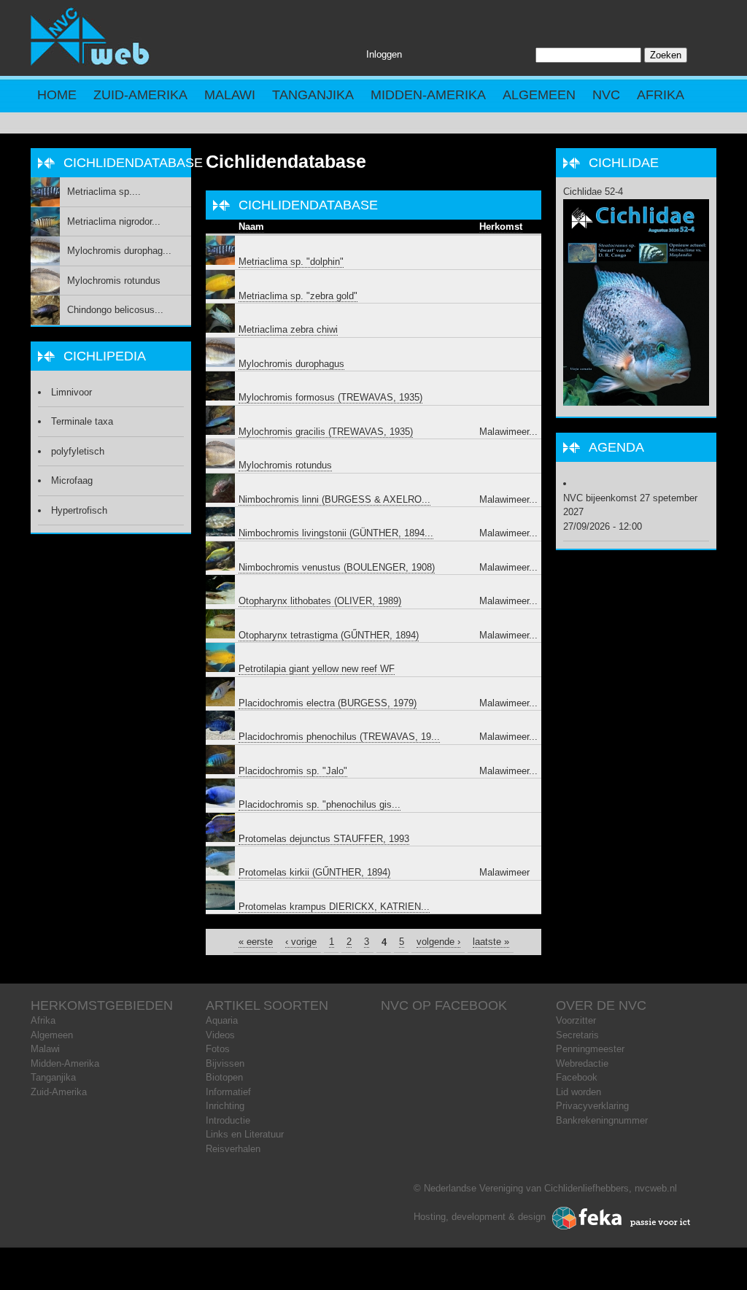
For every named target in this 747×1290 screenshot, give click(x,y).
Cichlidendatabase (286, 161)
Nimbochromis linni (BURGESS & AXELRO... (334, 499)
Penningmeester (590, 1048)
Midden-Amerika (428, 95)
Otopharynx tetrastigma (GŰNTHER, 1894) (329, 635)
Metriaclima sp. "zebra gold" (298, 295)
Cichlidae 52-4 (593, 191)
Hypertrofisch (79, 510)
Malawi (229, 95)
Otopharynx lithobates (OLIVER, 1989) (320, 600)
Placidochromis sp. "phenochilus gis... (319, 804)
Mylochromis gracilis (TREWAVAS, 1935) (326, 431)
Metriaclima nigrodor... (113, 221)
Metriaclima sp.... (104, 191)
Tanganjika (313, 95)
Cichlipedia (104, 356)
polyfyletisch (77, 451)
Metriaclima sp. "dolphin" (291, 261)
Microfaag (72, 480)
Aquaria (222, 1020)
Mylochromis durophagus (291, 363)
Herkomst (500, 226)
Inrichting (225, 1105)
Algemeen (539, 95)
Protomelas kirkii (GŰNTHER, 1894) (314, 872)
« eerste (256, 941)
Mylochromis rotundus (285, 465)
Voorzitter (576, 1020)
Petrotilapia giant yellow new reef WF (317, 668)
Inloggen (384, 54)
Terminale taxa (82, 421)
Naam (251, 226)
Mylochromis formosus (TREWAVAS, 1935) (330, 397)
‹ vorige (301, 941)
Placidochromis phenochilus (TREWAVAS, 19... (339, 736)
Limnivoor (71, 392)
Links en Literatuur (245, 1134)
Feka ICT (621, 1218)
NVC (606, 95)
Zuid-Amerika (140, 95)
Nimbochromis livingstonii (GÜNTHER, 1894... (336, 533)
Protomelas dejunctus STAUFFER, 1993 (324, 838)
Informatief (228, 1091)
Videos (220, 1035)
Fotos (218, 1048)
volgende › (438, 941)
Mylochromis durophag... (119, 250)
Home (57, 95)
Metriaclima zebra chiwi (288, 329)
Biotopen (224, 1077)
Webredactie (582, 1063)
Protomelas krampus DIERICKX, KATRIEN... (334, 906)
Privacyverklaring (592, 1105)
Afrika (660, 95)
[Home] (90, 62)
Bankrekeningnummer (602, 1120)
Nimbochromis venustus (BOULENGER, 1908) (337, 567)
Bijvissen (225, 1063)
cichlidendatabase (308, 205)
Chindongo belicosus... (115, 309)
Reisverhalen (233, 1148)
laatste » (491, 941)
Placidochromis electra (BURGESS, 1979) (328, 703)
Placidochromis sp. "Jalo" (293, 770)
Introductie (228, 1120)
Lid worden (578, 1091)
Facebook (576, 1077)
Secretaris (577, 1035)
